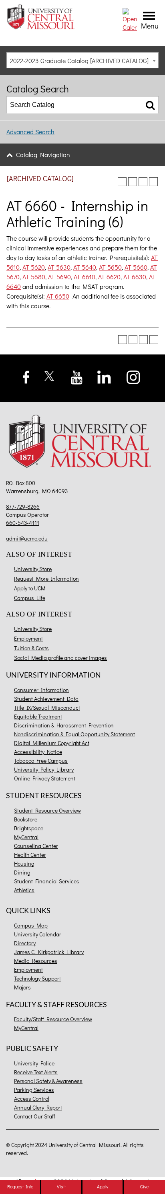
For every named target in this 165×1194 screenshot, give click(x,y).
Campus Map (31, 925)
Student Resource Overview (47, 810)
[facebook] (26, 376)
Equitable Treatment (38, 716)
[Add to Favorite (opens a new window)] (122, 181)
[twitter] (49, 375)
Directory (25, 943)
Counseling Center (36, 846)
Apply (102, 1186)
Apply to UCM (30, 588)
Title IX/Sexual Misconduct (47, 707)
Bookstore (25, 819)
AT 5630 (59, 267)
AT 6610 (84, 276)
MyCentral (26, 837)
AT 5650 (110, 267)
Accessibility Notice (38, 752)
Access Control (31, 1098)
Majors (22, 987)
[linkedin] (104, 376)
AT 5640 (84, 267)
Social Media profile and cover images (60, 658)
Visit (61, 1186)
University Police (34, 1063)
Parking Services (34, 1090)
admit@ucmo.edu (27, 538)
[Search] (150, 105)
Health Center (30, 854)
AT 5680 (33, 276)
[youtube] (76, 376)
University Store (33, 569)
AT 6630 (134, 276)
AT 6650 (57, 296)
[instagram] (134, 376)
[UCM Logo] (82, 442)
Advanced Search (30, 131)
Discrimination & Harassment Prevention (64, 725)
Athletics (24, 890)
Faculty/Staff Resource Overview (53, 1019)
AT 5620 (33, 267)
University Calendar (37, 934)
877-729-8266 (23, 506)
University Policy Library (44, 769)
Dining (22, 872)
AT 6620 (109, 276)
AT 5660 (136, 267)
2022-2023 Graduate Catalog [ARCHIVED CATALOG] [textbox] (79, 60)
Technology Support (37, 978)
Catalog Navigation (43, 154)
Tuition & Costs (31, 648)
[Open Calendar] (130, 18)
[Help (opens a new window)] (153, 181)
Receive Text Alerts (36, 1072)
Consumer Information (41, 690)
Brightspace (28, 828)
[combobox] (82, 60)
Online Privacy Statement (44, 778)
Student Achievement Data (46, 698)
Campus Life (29, 598)
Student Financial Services (46, 881)
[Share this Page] (132, 181)
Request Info (20, 1186)
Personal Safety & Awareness (48, 1081)
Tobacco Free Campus (41, 760)
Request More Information (46, 578)
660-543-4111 (22, 522)
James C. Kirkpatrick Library (49, 952)
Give (144, 1186)
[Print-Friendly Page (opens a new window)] (143, 181)
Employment (28, 638)
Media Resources (35, 961)
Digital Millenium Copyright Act (51, 743)
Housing (24, 863)
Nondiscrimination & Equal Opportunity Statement (74, 734)
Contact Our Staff (34, 1116)
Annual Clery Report (38, 1107)
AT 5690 (59, 276)
